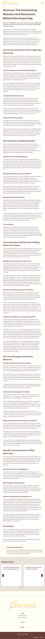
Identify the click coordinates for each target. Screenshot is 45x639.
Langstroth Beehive (22, 615)
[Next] (42, 575)
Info (4, 7)
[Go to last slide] (3, 575)
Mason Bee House (22, 617)
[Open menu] (42, 3)
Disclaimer (35, 637)
